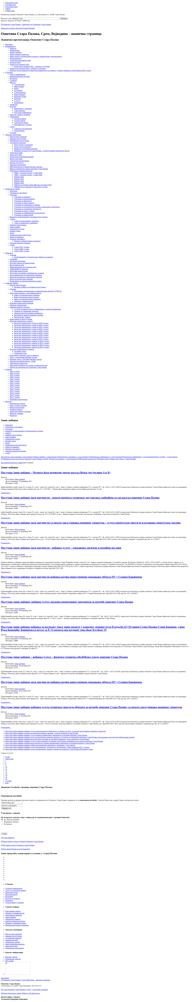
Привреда (9, 253)
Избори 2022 (19, 181)
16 (6, 779)
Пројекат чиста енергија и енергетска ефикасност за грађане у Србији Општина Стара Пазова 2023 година (50, 70)
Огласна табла (15, 62)
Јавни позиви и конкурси (19, 54)
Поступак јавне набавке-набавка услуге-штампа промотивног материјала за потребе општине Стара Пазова (46, 735)
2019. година (15, 383)
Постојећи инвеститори (19, 271)
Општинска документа (18, 193)
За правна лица (20, 351)
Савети (12, 219)
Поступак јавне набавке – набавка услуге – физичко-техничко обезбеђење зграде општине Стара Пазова (64, 657)
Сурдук (17, 101)
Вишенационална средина (20, 76)
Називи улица (15, 231)
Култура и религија (12, 898)
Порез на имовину (17, 237)
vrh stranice (5, 978)
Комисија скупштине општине (25, 149)
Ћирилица (5, 28)
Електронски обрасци (13, 915)
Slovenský (19, 28)
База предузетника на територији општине (26, 277)
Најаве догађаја (15, 52)
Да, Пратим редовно (11, 820)
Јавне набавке (15, 227)
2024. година (15, 373)
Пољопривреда (15, 58)
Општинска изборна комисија (21, 171)
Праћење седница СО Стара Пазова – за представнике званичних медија (41, 151)
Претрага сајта (6, 18)
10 (6, 767)
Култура (13, 107)
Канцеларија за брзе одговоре (21, 319)
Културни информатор (22, 113)
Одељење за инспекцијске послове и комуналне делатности (37, 207)
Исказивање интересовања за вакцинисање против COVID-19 (38, 291)
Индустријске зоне (17, 265)
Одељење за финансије (23, 201)
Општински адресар (17, 403)
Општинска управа (12, 189)
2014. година (15, 393)
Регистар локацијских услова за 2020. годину (31, 331)
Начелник (13, 191)
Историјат (13, 78)
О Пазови (9, 72)
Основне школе (20, 119)
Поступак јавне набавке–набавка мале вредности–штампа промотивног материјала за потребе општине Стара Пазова (50, 743)
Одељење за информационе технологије (29, 213)
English (26, 28)
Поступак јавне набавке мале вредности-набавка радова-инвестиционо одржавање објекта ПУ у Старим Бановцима (71, 576)
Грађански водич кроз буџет (20, 235)
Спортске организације (23, 129)
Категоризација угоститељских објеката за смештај (33, 257)
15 (6, 777)
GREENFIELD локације (19, 269)
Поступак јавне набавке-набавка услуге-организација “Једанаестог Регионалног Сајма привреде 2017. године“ (47, 747)
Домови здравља (16, 409)
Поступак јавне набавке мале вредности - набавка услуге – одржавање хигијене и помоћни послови (61, 547)
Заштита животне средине (20, 307)
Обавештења (14, 50)
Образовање (14, 117)
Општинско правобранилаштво (22, 157)
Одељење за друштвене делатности (27, 209)
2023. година (15, 375)
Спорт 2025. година (21, 251)
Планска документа (17, 239)
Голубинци (18, 90)
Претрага (64, 18)
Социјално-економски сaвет (20, 60)
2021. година (15, 379)
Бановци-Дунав (20, 97)
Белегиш (17, 99)
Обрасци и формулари (18, 305)
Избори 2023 (19, 179)
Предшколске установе (23, 125)
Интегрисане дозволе (22, 317)
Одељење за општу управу (24, 211)
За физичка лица (20, 353)
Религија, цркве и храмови (20, 115)
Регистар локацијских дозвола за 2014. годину (31, 341)
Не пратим (7, 824)
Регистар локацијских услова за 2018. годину (31, 335)
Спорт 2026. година (21, 249)
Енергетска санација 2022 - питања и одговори (27, 68)
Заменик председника (18, 139)
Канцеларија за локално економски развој (25, 281)
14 (6, 775)
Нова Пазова (19, 86)
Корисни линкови (16, 413)
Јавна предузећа (16, 155)
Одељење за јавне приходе (24, 203)
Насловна (9, 44)
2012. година (15, 397)
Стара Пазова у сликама (14, 902)
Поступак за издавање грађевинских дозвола (27, 273)
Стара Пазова (19, 84)
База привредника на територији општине (26, 275)
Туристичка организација (19, 161)
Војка (16, 88)
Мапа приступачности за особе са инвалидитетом (28, 365)
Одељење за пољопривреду (24, 199)
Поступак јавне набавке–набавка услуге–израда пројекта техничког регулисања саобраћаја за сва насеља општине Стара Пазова (54, 741)
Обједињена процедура (18, 363)
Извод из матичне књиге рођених (27, 295)
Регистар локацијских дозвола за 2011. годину (31, 347)
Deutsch (32, 28)
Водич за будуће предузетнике (21, 279)
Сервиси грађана (11, 283)
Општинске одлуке (17, 229)
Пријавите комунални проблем (21, 303)
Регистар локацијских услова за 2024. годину (31, 323)
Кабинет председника (18, 225)
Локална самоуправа (13, 135)
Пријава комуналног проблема (17, 925)
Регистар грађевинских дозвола (22, 349)
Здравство (13, 105)
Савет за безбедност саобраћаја (26, 223)
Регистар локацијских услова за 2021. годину (31, 329)
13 (6, 773)
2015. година (15, 391)
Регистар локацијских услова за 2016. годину (31, 337)
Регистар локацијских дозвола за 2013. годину (31, 343)
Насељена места (11, 894)
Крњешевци (18, 103)
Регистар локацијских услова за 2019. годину (31, 333)
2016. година (15, 389)
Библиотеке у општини (23, 109)
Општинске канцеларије (14, 948)
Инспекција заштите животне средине (28, 315)
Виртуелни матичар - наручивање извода (25, 293)
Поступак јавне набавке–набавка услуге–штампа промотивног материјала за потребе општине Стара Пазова (67, 601)
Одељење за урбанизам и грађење (27, 205)
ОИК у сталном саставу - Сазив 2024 (28, 173)
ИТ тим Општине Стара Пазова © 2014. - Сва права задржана (24, 990)
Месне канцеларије (17, 407)
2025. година (15, 371)
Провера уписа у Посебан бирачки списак (26, 359)
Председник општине (13, 934)
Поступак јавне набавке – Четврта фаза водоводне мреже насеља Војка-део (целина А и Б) (55, 472)
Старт (7, 757)
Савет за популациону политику (26, 221)
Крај (7, 783)
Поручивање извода (13, 911)
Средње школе (19, 121)
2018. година (15, 385)
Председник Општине (18, 137)
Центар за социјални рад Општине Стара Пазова (28, 367)
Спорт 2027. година (21, 247)
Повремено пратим (10, 822)
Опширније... (6, 493)
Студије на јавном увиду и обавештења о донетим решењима (37, 309)
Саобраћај (13, 259)
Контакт (8, 401)
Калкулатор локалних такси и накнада (24, 355)
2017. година (15, 387)
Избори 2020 (19, 183)
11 (6, 769)
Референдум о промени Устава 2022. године (31, 187)
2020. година (15, 381)
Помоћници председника (19, 141)
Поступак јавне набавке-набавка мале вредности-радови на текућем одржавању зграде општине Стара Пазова (47, 739)
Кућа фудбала (19, 131)
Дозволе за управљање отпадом (26, 311)
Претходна (9, 759)
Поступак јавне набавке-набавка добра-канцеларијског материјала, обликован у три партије (40, 745)
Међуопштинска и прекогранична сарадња (26, 167)
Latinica (12, 28)
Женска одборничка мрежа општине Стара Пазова (29, 169)
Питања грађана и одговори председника (30, 287)
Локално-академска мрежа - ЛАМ (22, 361)
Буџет (12, 233)
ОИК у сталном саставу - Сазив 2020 (28, 175)
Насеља (13, 82)
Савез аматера (19, 111)
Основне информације (13, 888)
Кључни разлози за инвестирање (22, 263)
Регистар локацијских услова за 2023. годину (31, 325)
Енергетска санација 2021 (19, 64)
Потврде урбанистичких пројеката (27, 241)
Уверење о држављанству (23, 301)
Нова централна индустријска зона (23, 267)
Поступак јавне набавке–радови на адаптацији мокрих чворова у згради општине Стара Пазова (41, 733)
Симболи (13, 80)
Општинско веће (16, 153)
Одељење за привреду (22, 197)
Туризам (13, 133)
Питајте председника (18, 285)
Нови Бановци (19, 95)
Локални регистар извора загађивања (28, 313)
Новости (13, 48)
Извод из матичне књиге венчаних (27, 299)
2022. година (15, 377)
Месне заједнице (16, 159)
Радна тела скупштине (22, 147)
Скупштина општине (18, 143)
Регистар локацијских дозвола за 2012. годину (31, 345)
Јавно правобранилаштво (15, 944)
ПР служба (9, 961)
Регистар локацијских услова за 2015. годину (31, 339)
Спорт (12, 127)
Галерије (8, 369)
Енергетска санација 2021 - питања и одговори (32, 66)
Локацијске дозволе (12, 919)
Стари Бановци (20, 93)
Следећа (8, 781)
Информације (10, 46)
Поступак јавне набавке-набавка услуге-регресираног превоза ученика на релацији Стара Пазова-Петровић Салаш (49, 749)
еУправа (13, 289)
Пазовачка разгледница (18, 399)
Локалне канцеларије (18, 165)
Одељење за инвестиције (23, 215)
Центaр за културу (17, 163)
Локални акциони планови (20, 243)
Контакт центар (11, 957)
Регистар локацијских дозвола (21, 321)
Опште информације (17, 74)
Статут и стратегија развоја (15, 890)
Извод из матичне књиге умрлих (26, 297)
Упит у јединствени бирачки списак (23, 357)
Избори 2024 (19, 177)
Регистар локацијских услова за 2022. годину (31, 327)
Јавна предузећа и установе (20, 411)
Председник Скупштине (23, 145)
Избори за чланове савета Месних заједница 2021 (33, 185)
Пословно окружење (17, 261)
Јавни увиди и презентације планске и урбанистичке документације (36, 56)
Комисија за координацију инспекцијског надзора (29, 217)
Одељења (13, 195)
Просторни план (11, 892)
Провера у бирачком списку (15, 923)
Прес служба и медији (18, 405)
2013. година (15, 395)
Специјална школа (21, 123)
